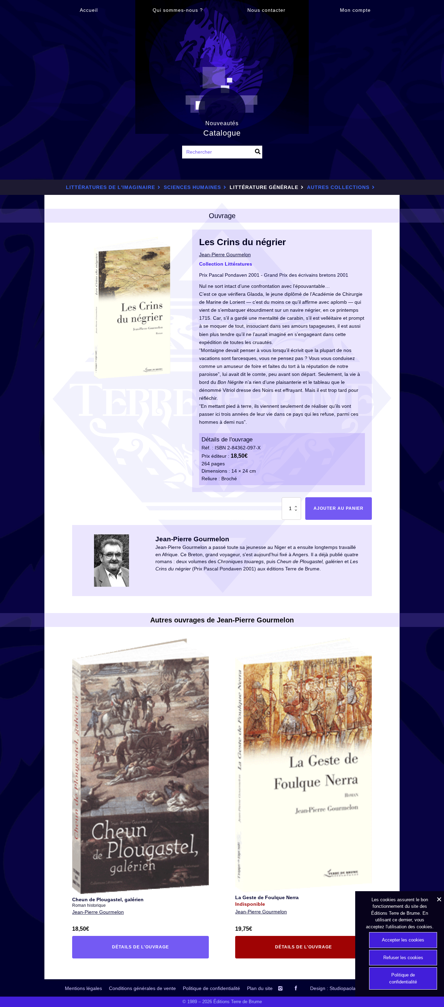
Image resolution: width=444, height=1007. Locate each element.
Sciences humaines (192, 187)
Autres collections (338, 187)
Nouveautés (222, 123)
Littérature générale (264, 187)
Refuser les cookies (403, 957)
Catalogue (222, 133)
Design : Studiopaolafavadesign (344, 988)
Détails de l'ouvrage (127, 948)
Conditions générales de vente (142, 988)
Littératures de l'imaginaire (110, 187)
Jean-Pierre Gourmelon (98, 912)
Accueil (89, 10)
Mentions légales (83, 988)
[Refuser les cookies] (438, 899)
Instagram (287, 988)
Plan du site (260, 988)
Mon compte (355, 10)
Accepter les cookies (403, 940)
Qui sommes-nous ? (178, 10)
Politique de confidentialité (211, 988)
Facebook (302, 988)
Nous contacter (266, 10)
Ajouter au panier (339, 508)
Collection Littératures (225, 264)
